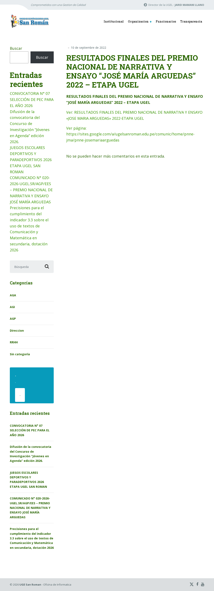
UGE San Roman (30, 584)
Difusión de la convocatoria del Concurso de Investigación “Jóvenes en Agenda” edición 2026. (30, 454)
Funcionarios (166, 21)
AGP (13, 319)
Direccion (17, 330)
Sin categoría (20, 354)
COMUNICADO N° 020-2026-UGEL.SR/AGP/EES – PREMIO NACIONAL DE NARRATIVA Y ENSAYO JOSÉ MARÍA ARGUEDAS (31, 189)
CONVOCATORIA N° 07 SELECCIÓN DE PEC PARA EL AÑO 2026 (32, 99)
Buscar (16, 48)
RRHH (14, 342)
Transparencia (191, 21)
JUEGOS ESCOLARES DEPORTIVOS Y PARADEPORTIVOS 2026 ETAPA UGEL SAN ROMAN (31, 159)
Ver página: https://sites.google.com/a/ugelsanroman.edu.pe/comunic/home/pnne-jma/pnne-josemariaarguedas (130, 134)
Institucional (114, 21)
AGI (12, 307)
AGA (13, 295)
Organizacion (138, 21)
